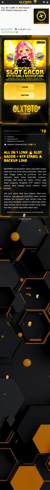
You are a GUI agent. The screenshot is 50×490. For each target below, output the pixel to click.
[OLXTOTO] (41, 16)
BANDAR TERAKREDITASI (21, 144)
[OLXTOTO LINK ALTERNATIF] (25, 61)
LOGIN (25, 87)
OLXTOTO (8, 29)
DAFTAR (25, 95)
